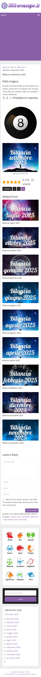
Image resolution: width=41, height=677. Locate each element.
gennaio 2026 (12, 619)
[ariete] (9, 540)
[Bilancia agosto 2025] (20, 320)
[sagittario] (30, 567)
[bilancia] (9, 567)
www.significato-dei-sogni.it (26, 674)
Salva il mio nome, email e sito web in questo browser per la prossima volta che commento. (20, 502)
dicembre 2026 (13, 658)
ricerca (20, 599)
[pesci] (30, 580)
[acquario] (20, 580)
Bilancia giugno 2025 (11, 305)
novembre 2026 (13, 654)
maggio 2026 (12, 633)
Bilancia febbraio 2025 (12, 388)
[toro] (20, 540)
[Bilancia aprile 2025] (20, 347)
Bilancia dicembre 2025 (12, 415)
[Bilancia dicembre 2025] (20, 402)
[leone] (20, 553)
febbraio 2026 (13, 622)
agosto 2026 (12, 643)
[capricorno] (9, 580)
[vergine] (30, 553)
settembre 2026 (13, 647)
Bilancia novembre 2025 (13, 443)
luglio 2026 (11, 640)
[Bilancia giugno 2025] (20, 292)
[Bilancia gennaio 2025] (20, 265)
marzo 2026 (12, 626)
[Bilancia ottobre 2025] (20, 237)
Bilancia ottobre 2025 (11, 250)
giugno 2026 (12, 636)
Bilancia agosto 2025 (11, 333)
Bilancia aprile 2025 (11, 360)
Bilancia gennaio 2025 (12, 278)
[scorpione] (20, 567)
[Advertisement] (20, 39)
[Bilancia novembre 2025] (20, 430)
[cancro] (9, 553)
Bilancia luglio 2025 (11, 223)
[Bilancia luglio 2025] (20, 210)
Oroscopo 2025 (9, 674)
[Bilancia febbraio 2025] (20, 375)
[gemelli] (30, 540)
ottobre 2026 (12, 651)
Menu (3, 15)
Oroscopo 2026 (11, 614)
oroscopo (14, 672)
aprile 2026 (11, 629)
